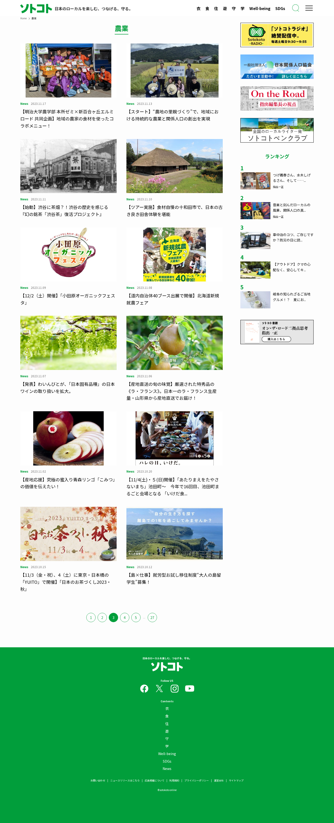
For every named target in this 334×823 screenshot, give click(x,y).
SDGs (280, 8)
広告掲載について (154, 780)
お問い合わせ (97, 780)
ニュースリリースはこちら (125, 780)
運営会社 (219, 780)
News (167, 768)
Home (23, 18)
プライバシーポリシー (196, 780)
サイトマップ (236, 780)
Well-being (259, 8)
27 (152, 617)
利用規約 (174, 780)
